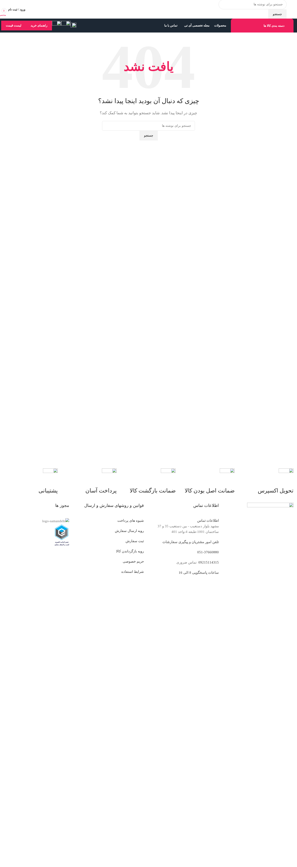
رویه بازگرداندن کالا (130, 551)
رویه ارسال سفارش (129, 531)
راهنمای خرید (39, 25)
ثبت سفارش (135, 541)
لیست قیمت (13, 25)
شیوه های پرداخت (130, 520)
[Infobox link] (148, 16)
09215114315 (208, 562)
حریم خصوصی (133, 561)
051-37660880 (208, 552)
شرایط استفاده (132, 572)
